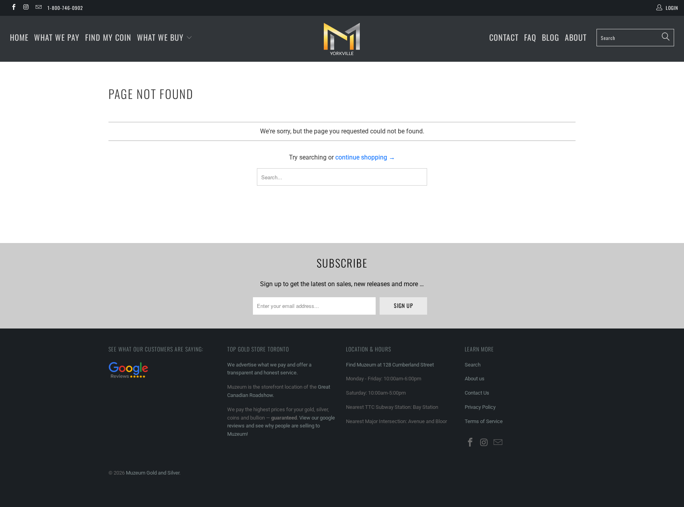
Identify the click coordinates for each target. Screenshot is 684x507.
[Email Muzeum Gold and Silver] (38, 8)
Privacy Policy (480, 407)
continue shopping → (365, 157)
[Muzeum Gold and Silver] (342, 39)
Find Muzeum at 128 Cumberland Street (390, 365)
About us (474, 379)
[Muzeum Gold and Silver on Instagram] (25, 8)
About (576, 37)
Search (473, 365)
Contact (504, 37)
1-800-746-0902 (65, 7)
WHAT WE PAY (57, 37)
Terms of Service (484, 421)
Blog (550, 37)
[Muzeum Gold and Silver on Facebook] (13, 8)
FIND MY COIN (108, 37)
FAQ (530, 37)
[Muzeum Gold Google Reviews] (128, 379)
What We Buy (161, 37)
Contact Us (477, 393)
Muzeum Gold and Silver (152, 473)
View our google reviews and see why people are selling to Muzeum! (281, 426)
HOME (19, 37)
